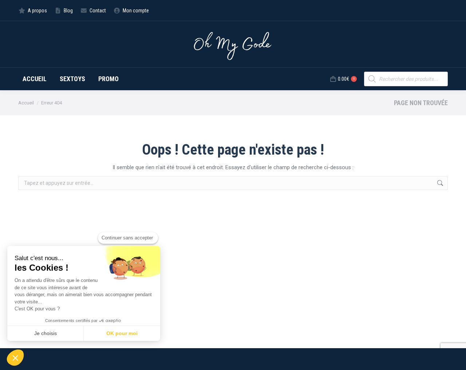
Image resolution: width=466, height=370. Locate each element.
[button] (15, 357)
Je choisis (45, 333)
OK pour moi (122, 333)
